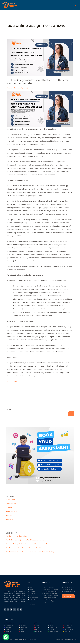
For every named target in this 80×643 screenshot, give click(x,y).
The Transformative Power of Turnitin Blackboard (25, 548)
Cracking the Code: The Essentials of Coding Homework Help (30, 552)
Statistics (9, 519)
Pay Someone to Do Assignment (18, 536)
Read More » (12, 381)
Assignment (28, 88)
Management (11, 511)
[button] (6, 637)
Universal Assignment (70, 639)
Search (8, 409)
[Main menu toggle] (76, 5)
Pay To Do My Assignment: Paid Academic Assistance (27, 540)
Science (9, 515)
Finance (9, 507)
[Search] (71, 413)
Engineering (11, 503)
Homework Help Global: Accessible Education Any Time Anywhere (32, 544)
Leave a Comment (14, 88)
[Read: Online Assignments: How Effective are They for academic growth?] (40, 57)
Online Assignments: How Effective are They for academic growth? (37, 81)
